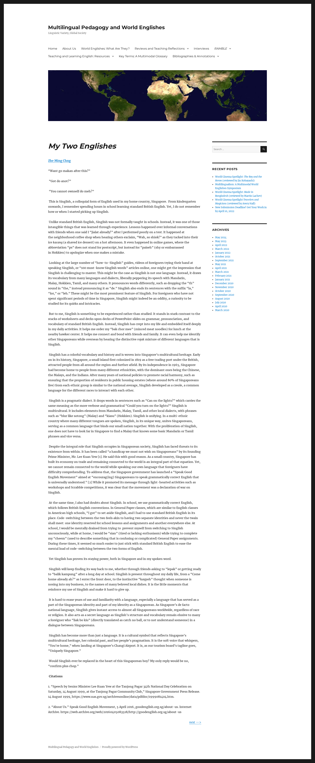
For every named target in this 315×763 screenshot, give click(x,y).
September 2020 (224, 294)
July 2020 (220, 302)
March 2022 (222, 249)
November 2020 (224, 287)
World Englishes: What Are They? (105, 48)
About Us (69, 48)
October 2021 (222, 256)
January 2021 (222, 279)
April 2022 (221, 245)
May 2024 (220, 237)
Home (52, 48)
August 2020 (222, 298)
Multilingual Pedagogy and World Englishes (106, 27)
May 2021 (220, 264)
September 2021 (224, 260)
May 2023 (220, 241)
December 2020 (224, 283)
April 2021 (221, 268)
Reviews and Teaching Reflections (160, 48)
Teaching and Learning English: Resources (79, 56)
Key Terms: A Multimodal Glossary (143, 56)
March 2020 (222, 310)
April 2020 (221, 306)
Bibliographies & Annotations (194, 56)
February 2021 (223, 275)
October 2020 (223, 291)
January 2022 (222, 252)
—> (195, 722)
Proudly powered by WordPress (120, 747)
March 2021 (222, 271)
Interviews (201, 48)
